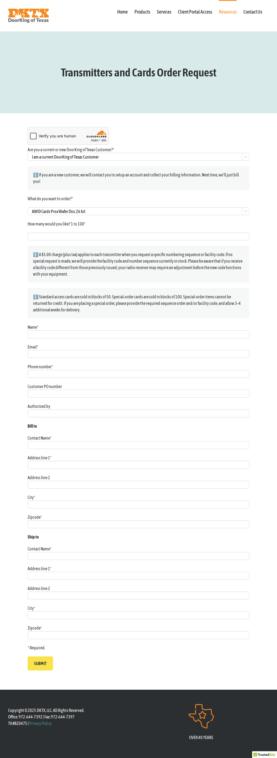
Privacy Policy (40, 723)
